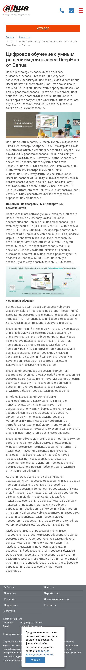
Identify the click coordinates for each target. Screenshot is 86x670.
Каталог (43, 28)
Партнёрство (51, 593)
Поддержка (11, 605)
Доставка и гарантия (56, 599)
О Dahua (9, 587)
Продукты (10, 593)
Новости (49, 587)
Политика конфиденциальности (19, 660)
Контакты (50, 605)
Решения (9, 599)
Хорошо (35, 659)
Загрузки (9, 610)
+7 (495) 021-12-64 (31, 622)
